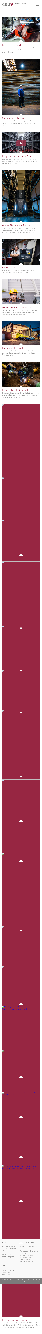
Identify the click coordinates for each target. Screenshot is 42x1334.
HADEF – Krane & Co (11, 268)
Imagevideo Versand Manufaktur (17, 156)
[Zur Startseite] (14, 5)
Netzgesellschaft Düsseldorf (15, 390)
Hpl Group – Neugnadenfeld (15, 348)
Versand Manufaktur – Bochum (16, 225)
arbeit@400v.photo (8, 1257)
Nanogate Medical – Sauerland (16, 1320)
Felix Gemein (6, 1274)
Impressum (16, 1282)
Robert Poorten (6, 1272)
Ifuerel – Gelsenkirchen (13, 45)
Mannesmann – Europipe (14, 118)
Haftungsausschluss (32, 1282)
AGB (39, 1282)
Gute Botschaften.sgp (8, 1270)
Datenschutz (23, 1282)
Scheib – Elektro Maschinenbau (17, 308)
